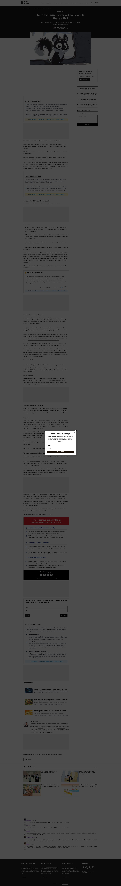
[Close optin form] (74, 432)
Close (76, 431)
